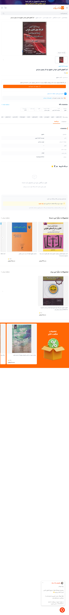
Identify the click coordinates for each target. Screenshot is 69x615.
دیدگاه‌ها (56, 121)
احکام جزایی (15, 117)
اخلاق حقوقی (34, 117)
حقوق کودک (22, 117)
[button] (3, 237)
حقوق (52, 117)
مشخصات (63, 121)
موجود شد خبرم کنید (33, 86)
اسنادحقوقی (7, 117)
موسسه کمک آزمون (63, 66)
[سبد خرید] (5, 8)
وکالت (41, 117)
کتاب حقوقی (58, 117)
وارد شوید (41, 203)
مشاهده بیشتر (6, 218)
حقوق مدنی (47, 117)
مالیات (28, 117)
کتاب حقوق (59, 77)
